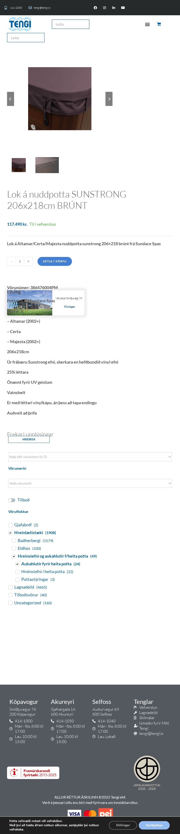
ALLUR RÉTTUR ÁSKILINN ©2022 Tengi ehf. (90, 797)
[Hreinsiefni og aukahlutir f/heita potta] (13, 556)
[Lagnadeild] (10, 587)
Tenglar (143, 701)
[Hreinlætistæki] (10, 533)
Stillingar (123, 825)
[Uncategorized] (10, 603)
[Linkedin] (113, 7)
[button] (147, 24)
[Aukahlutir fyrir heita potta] (17, 564)
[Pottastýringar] (17, 579)
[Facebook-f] (95, 7)
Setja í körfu (55, 261)
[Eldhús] (13, 548)
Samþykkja (154, 825)
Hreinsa (28, 439)
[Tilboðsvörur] (10, 595)
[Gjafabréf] (10, 525)
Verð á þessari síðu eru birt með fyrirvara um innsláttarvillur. (90, 802)
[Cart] (159, 24)
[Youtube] (123, 7)
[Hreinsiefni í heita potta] (17, 572)
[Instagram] (104, 7)
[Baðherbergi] (13, 540)
